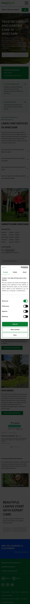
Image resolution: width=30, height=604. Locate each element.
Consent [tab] (5, 272)
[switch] (25, 306)
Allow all (15, 324)
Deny (15, 335)
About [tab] (24, 272)
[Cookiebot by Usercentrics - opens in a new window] (21, 267)
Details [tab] (15, 272)
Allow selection (15, 329)
